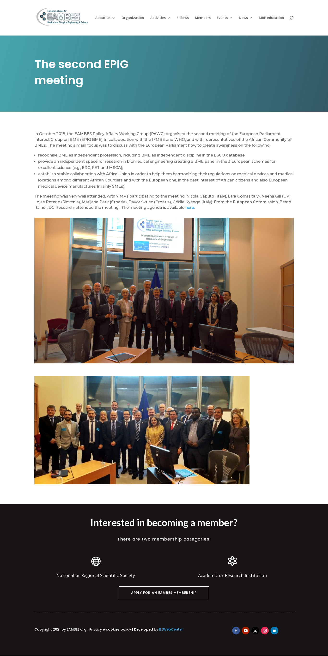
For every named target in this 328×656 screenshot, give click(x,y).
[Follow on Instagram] (265, 630)
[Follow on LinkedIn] (274, 630)
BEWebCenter (171, 629)
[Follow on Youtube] (245, 630)
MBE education (271, 18)
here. (190, 207)
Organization (132, 18)
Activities (158, 18)
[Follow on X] (255, 630)
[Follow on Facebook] (236, 630)
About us (102, 18)
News (243, 18)
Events (222, 18)
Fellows (183, 18)
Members (203, 18)
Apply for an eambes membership (164, 592)
